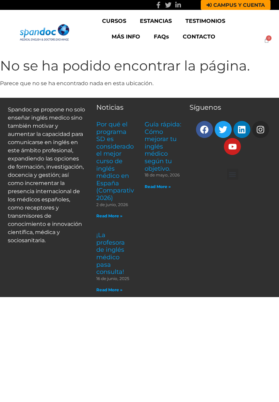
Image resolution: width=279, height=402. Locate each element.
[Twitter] (168, 5)
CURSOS (114, 21)
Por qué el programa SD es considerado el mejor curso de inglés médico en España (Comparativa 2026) (117, 161)
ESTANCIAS (156, 21)
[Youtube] (232, 146)
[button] (232, 174)
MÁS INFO (126, 36)
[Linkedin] (241, 129)
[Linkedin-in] (178, 5)
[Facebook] (204, 129)
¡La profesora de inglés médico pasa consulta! (110, 253)
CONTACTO (199, 36)
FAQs (161, 36)
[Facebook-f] (158, 5)
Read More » (109, 215)
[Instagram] (260, 129)
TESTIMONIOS (205, 21)
